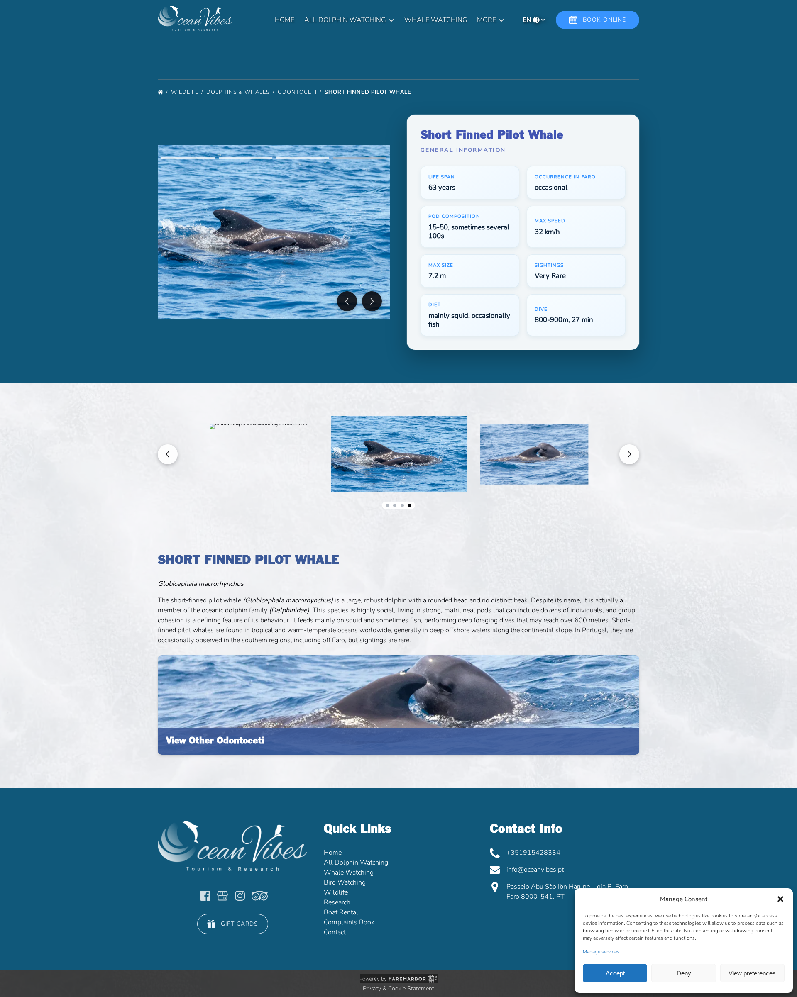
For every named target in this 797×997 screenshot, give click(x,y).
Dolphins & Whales (238, 92)
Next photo (372, 301)
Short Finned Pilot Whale (369, 92)
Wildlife (185, 92)
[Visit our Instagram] (240, 896)
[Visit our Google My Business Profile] (222, 896)
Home (284, 19)
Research (337, 902)
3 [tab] (302, 158)
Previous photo (347, 301)
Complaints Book (349, 922)
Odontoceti (298, 92)
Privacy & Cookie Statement (398, 988)
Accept (615, 973)
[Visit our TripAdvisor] (260, 896)
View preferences (752, 973)
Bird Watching (345, 882)
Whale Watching (435, 19)
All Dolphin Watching (356, 862)
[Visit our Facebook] (205, 896)
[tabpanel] (274, 232)
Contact (335, 932)
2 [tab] (245, 158)
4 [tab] (359, 158)
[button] (780, 899)
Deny (684, 973)
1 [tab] (188, 158)
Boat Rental (341, 912)
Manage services (601, 951)
